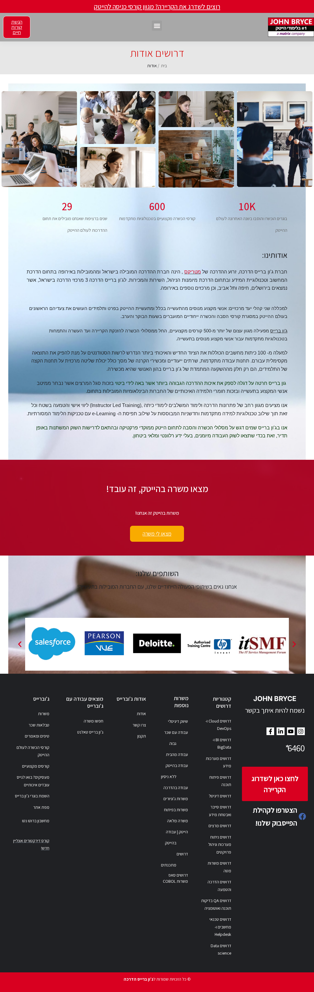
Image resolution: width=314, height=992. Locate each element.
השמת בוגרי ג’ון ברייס (32, 796)
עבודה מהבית (177, 754)
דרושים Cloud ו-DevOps (218, 724)
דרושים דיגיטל (220, 796)
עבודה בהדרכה (175, 787)
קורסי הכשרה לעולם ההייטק (33, 751)
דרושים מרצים (220, 825)
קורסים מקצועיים (35, 766)
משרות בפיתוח (176, 809)
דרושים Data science (221, 949)
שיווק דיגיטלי (178, 721)
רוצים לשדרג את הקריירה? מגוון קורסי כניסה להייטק (157, 6)
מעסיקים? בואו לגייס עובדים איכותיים (33, 781)
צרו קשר (139, 725)
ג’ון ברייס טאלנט (90, 732)
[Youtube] (291, 731)
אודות (141, 713)
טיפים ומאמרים (37, 736)
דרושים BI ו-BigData (222, 743)
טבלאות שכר (39, 725)
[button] (157, 26)
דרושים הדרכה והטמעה (219, 885)
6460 (294, 748)
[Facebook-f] (270, 731)
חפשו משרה (93, 721)
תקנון (141, 736)
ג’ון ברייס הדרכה (138, 979)
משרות (43, 713)
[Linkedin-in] (280, 731)
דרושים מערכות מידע (218, 762)
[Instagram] (301, 731)
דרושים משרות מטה (219, 867)
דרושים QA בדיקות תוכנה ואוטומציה (216, 904)
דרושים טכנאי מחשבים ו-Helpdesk (220, 926)
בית (164, 65)
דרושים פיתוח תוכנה (220, 781)
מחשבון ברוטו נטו (35, 820)
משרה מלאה (177, 820)
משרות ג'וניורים (175, 798)
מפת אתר (41, 807)
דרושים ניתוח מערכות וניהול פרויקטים (219, 844)
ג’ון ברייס (278, 330)
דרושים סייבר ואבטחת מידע (220, 810)
